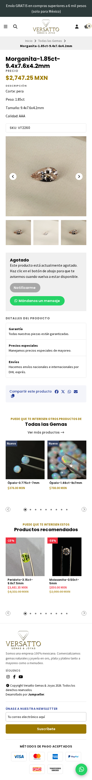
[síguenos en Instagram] (8, 677)
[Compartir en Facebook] (56, 392)
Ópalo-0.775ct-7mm (23, 483)
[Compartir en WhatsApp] (69, 392)
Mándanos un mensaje (39, 300)
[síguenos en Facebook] (14, 677)
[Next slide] (79, 176)
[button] (12, 396)
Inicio (29, 41)
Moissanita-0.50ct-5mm (64, 581)
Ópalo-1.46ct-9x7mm (65, 483)
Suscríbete (46, 729)
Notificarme (25, 287)
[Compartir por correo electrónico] (75, 392)
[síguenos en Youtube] (20, 677)
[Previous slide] (13, 176)
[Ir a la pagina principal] (46, 27)
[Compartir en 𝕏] (63, 392)
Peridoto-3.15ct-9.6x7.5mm (20, 581)
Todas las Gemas (50, 41)
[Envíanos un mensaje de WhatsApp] (81, 769)
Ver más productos (44, 432)
